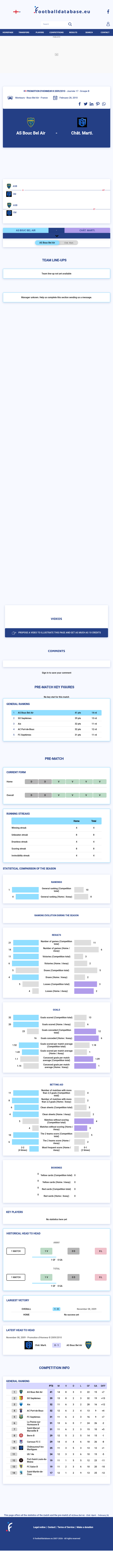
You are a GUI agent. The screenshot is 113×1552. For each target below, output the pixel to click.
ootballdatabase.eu (64, 12)
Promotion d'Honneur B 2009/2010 (46, 91)
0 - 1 (56, 1345)
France (44, 97)
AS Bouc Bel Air (74, 1345)
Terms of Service (65, 1527)
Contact (51, 1527)
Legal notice (39, 1527)
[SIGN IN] (108, 24)
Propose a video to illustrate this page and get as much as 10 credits (59, 632)
